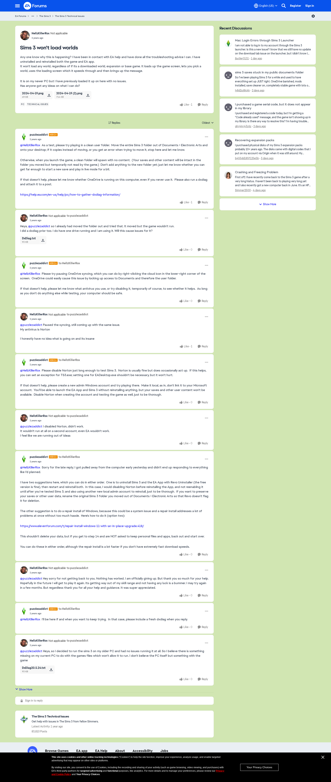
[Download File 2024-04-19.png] (48, 95)
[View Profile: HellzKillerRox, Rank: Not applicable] (25, 35)
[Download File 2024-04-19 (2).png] (87, 95)
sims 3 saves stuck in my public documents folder (269, 72)
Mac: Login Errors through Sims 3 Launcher (264, 40)
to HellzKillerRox (69, 263)
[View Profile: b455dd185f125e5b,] (228, 143)
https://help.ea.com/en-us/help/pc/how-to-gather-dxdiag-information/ (70, 195)
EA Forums (20, 16)
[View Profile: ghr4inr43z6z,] (228, 107)
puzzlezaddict (39, 134)
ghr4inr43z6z (243, 126)
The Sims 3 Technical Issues (69, 16)
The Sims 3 (45, 16)
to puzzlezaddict (77, 215)
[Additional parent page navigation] (32, 16)
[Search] (283, 5)
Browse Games (57, 751)
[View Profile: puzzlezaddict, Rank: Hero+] (24, 137)
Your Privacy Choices (259, 767)
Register (295, 5)
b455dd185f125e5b (247, 158)
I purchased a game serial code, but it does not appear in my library (273, 106)
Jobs (164, 751)
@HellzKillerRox (30, 145)
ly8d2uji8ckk (242, 90)
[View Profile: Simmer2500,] (228, 175)
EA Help (101, 751)
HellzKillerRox (40, 33)
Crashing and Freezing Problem (256, 172)
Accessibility (143, 751)
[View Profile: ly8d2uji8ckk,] (228, 75)
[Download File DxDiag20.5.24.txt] (51, 670)
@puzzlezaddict (39, 226)
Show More (25, 689)
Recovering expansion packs (254, 140)
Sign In (309, 5)
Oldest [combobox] (208, 123)
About (120, 751)
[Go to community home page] (35, 6)
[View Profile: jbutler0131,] (228, 43)
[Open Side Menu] (17, 6)
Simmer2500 (243, 190)
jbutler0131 (242, 58)
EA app (82, 751)
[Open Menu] (313, 16)
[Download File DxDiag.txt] (42, 240)
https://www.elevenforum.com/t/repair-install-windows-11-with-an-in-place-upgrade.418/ (82, 526)
